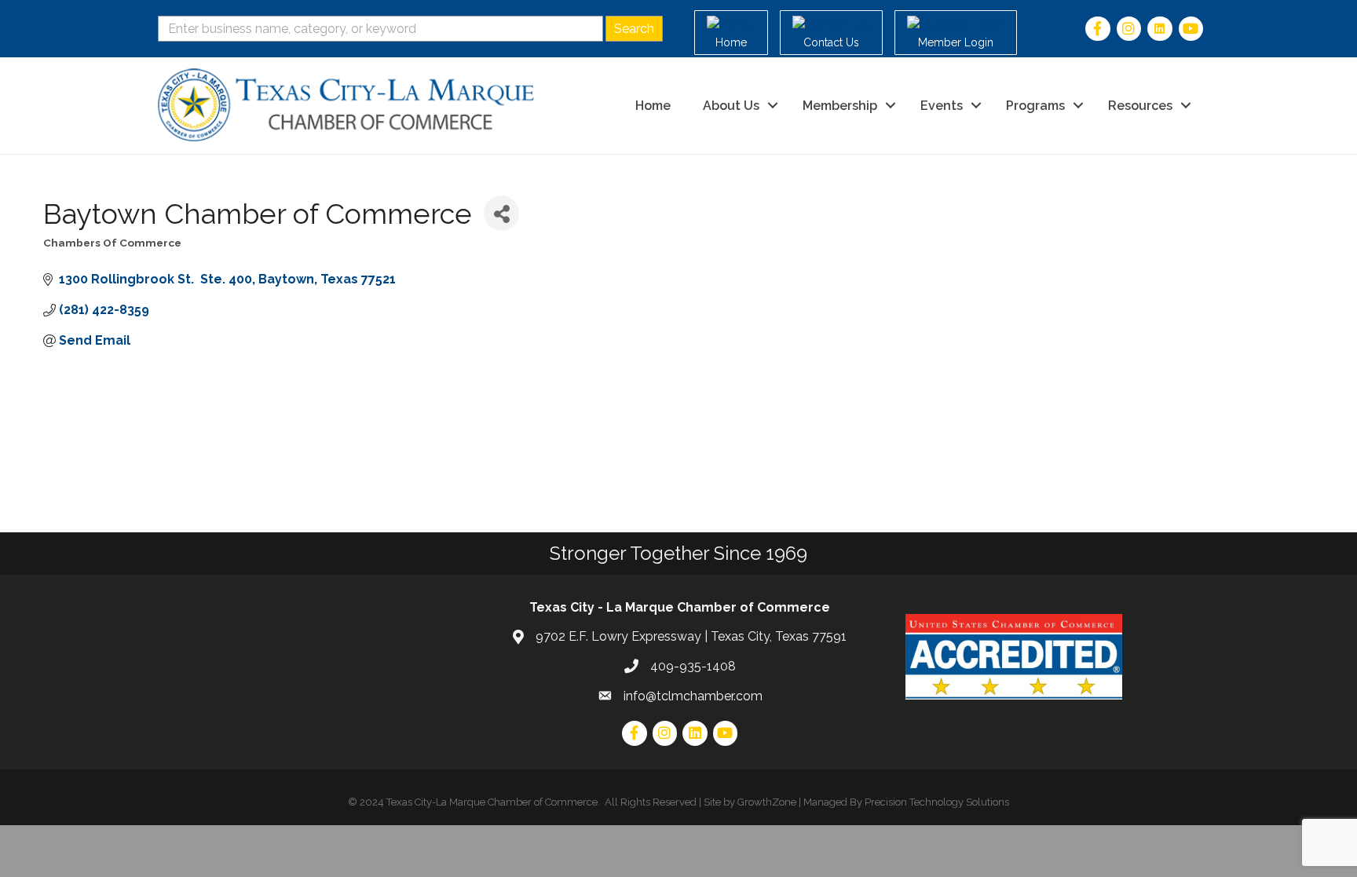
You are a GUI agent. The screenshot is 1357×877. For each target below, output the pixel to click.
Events (941, 105)
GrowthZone (766, 802)
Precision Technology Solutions (937, 802)
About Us (731, 105)
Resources (1140, 105)
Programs (1035, 105)
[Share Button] (501, 213)
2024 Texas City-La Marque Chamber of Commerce (479, 802)
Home (653, 105)
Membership (840, 105)
